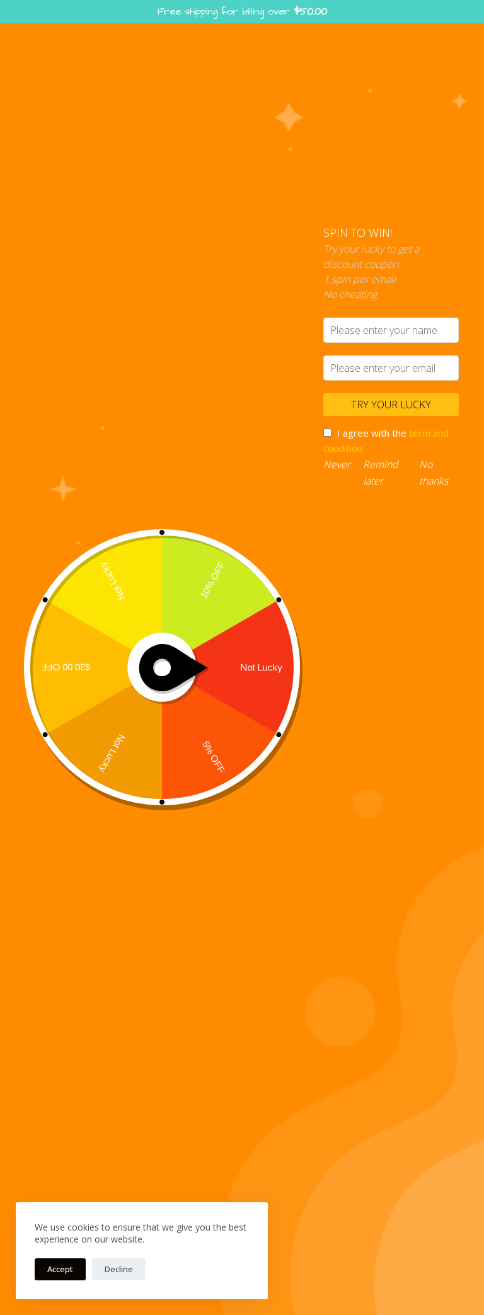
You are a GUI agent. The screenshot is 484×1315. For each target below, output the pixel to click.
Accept (60, 1269)
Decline (119, 1269)
